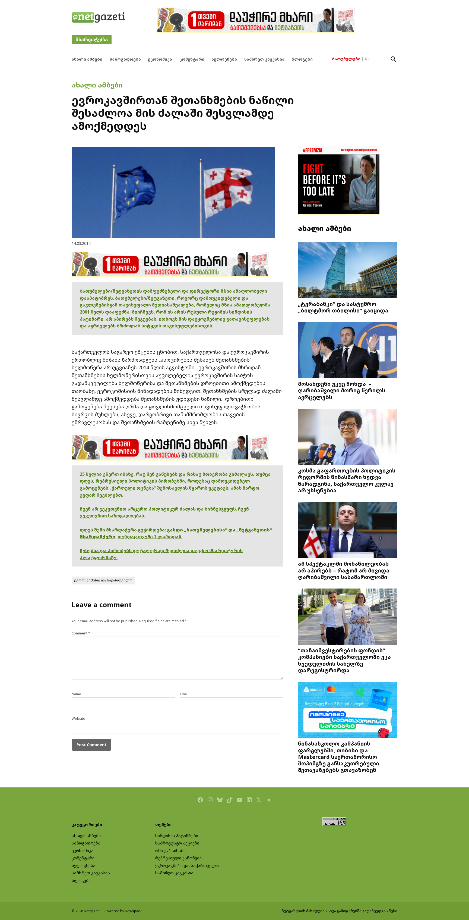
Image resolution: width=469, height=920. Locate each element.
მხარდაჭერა (91, 39)
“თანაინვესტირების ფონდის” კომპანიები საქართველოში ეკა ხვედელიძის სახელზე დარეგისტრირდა (344, 660)
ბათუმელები (346, 58)
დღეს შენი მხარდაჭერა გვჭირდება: (123, 530)
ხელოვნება (224, 59)
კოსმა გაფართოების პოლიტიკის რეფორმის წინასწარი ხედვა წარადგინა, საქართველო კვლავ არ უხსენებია (346, 480)
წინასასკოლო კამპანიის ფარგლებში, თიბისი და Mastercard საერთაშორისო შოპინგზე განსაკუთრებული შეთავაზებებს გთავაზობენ (338, 757)
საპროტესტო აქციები (177, 843)
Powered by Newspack (123, 911)
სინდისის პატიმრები (176, 835)
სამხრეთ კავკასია (264, 59)
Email (184, 694)
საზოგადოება (125, 59)
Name (76, 694)
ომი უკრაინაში (170, 850)
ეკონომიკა (160, 59)
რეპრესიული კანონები (178, 857)
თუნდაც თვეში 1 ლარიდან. (150, 537)
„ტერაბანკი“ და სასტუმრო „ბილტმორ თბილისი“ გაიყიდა (343, 307)
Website (78, 718)
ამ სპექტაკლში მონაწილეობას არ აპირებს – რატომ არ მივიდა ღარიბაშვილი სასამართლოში (343, 570)
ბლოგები (302, 59)
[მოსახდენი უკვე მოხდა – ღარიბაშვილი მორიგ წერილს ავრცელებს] (347, 350)
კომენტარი (191, 59)
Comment (81, 633)
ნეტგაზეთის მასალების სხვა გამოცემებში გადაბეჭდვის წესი (339, 911)
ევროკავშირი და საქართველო (103, 580)
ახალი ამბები (87, 59)
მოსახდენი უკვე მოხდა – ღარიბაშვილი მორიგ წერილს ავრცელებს (341, 390)
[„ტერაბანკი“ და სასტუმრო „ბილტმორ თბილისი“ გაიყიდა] (347, 270)
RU (367, 58)
